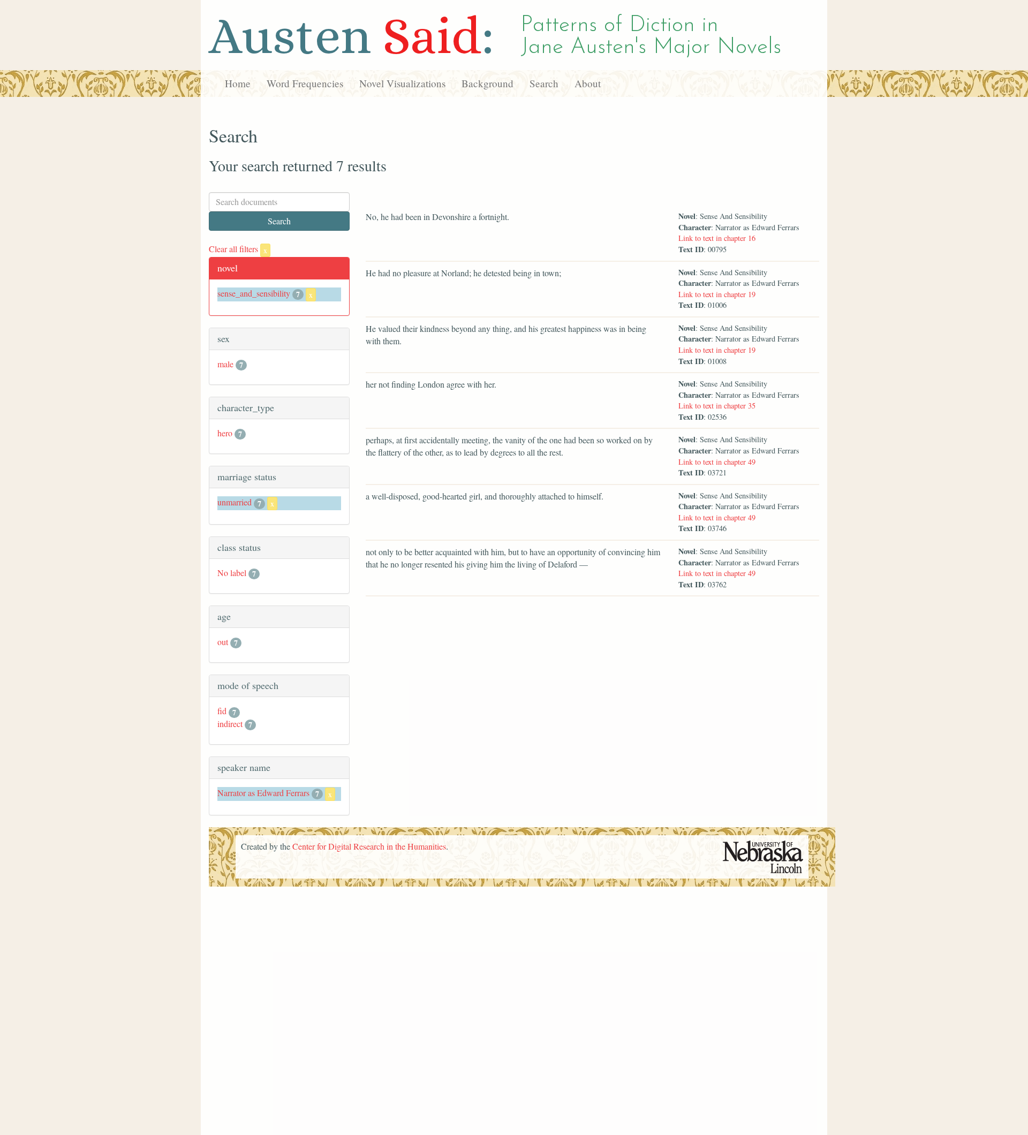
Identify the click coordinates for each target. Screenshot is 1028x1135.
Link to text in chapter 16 (716, 238)
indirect (230, 723)
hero (224, 432)
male (225, 363)
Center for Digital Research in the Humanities (369, 846)
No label (231, 572)
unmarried (234, 502)
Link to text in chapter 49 (716, 462)
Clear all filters (238, 248)
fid (221, 710)
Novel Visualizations (402, 83)
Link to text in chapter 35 (716, 405)
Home (238, 83)
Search (544, 83)
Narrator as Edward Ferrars (263, 792)
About (588, 83)
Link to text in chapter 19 (716, 294)
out (222, 641)
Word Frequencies (305, 83)
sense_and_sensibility (253, 293)
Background (487, 83)
